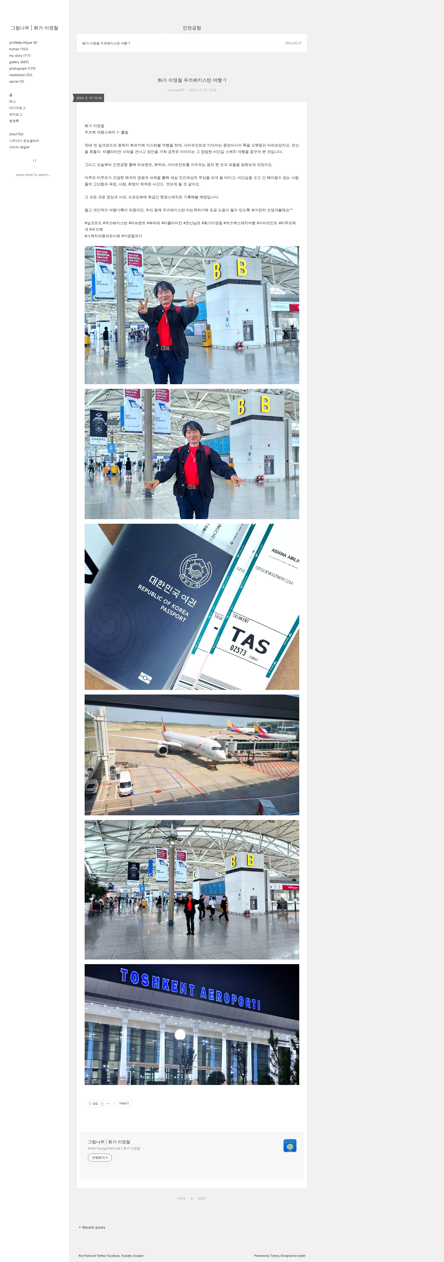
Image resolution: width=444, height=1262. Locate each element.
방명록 (14, 121)
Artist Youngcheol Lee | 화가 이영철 (114, 1148)
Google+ (138, 1255)
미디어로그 (17, 108)
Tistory (274, 1255)
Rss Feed (84, 1255)
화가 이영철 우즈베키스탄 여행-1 (106, 43)
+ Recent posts (92, 1227)
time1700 (16, 134)
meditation (20, 75)
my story (20, 55)
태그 (12, 101)
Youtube (126, 1255)
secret (16, 81)
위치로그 (15, 114)
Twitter (101, 1255)
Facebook (113, 1255)
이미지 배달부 (19, 147)
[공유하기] (102, 1103)
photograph (22, 68)
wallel (301, 1255)
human (18, 49)
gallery (19, 62)
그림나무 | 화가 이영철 (34, 28)
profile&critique (23, 42)
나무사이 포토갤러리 (24, 141)
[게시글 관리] (108, 1103)
